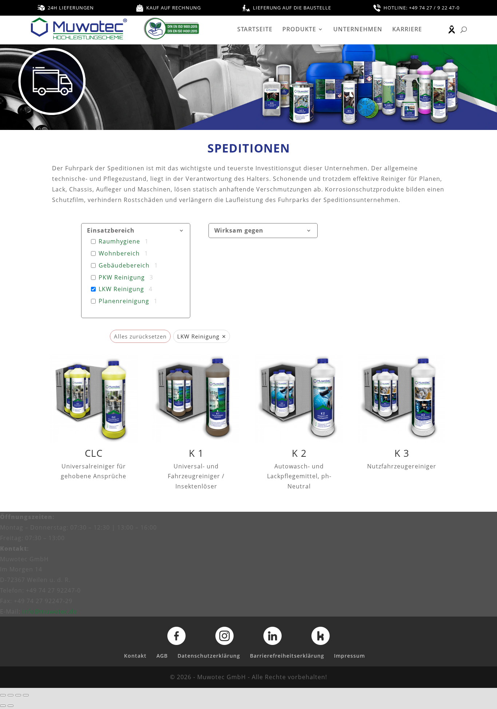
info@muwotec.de (49, 611)
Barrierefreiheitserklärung (287, 655)
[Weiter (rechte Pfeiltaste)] (10, 706)
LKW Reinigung (121, 289)
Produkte (299, 30)
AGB (162, 655)
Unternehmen (357, 30)
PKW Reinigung (122, 277)
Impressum (349, 655)
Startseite (255, 30)
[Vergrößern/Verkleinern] (3, 695)
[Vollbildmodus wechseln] (10, 695)
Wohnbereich (119, 253)
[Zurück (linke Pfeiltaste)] (3, 706)
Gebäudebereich (124, 265)
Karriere (407, 30)
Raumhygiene (119, 241)
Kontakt (135, 655)
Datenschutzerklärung (209, 655)
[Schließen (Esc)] (26, 695)
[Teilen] (18, 695)
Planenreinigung (124, 301)
